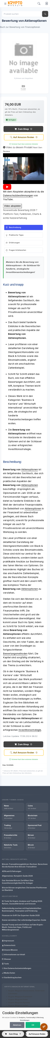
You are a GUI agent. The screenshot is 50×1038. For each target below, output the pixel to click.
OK (33, 1025)
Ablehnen (17, 1025)
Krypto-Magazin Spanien (19, 1002)
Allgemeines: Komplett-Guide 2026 (17, 876)
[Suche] (45, 14)
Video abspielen (12, 206)
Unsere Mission (11, 950)
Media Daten (9, 973)
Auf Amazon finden (23, 137)
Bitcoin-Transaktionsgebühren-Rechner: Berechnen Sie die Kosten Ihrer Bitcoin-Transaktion (25, 865)
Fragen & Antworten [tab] (17, 250)
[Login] (46, 4)
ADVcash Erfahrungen (11, 871)
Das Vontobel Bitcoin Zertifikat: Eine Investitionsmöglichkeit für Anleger (17, 881)
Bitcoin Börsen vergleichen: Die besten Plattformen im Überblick (24, 889)
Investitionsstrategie (29, 730)
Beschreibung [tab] (15, 227)
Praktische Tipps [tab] (16, 235)
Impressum (9, 941)
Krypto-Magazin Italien (18, 1005)
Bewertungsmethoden (15, 653)
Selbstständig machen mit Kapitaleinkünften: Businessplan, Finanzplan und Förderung (22, 909)
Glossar (7, 959)
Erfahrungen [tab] (14, 243)
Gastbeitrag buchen (12, 977)
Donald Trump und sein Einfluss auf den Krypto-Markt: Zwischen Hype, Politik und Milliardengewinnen (22, 927)
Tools (6, 964)
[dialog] (25, 1019)
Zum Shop (23, 129)
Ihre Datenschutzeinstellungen (17, 968)
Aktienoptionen (29, 469)
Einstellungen (24, 1020)
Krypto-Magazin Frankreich (20, 997)
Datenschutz (9, 945)
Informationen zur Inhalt (14, 954)
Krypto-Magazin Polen (18, 999)
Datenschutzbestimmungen (18, 195)
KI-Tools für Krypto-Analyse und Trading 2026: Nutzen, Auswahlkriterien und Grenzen (22, 902)
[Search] (39, 4)
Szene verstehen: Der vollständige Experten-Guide (24, 920)
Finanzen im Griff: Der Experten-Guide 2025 (21, 915)
